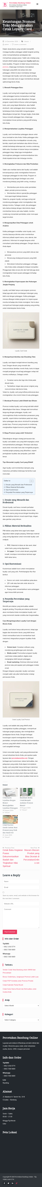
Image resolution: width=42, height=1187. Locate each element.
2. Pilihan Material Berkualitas (14, 487)
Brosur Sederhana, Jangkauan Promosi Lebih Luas (21, 977)
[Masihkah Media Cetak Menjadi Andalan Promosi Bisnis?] (27, 792)
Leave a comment (20, 44)
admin (7, 44)
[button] (30, 481)
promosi (5, 67)
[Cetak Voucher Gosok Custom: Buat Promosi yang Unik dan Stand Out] (10, 819)
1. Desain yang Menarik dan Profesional (18, 485)
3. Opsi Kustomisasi (11, 490)
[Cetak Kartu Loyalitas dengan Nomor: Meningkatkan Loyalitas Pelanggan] (10, 792)
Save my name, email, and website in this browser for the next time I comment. (21, 897)
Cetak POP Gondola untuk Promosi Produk (18, 981)
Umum (26, 41)
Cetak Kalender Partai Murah (13, 985)
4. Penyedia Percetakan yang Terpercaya (18, 492)
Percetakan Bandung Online (20, 3)
